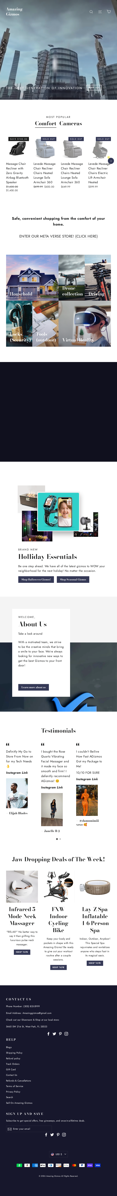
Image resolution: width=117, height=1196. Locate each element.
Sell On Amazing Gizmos (19, 1103)
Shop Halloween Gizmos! (36, 579)
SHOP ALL (93, 87)
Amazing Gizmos (14, 11)
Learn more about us (33, 687)
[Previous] (6, 161)
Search (9, 1097)
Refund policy (13, 1058)
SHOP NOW (22, 952)
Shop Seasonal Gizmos (73, 579)
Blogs (9, 1047)
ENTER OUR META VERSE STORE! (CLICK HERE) (58, 236)
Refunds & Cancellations (18, 1080)
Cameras (70, 123)
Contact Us (11, 1075)
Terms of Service (14, 1086)
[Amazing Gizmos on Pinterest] (60, 1033)
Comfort (45, 123)
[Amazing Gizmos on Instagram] (66, 1033)
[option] (15, 168)
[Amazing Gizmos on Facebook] (48, 1033)
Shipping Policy (14, 1052)
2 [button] (60, 839)
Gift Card (11, 1069)
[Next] (111, 161)
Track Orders (12, 1064)
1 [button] (57, 839)
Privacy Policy (13, 1091)
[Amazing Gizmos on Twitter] (54, 1033)
